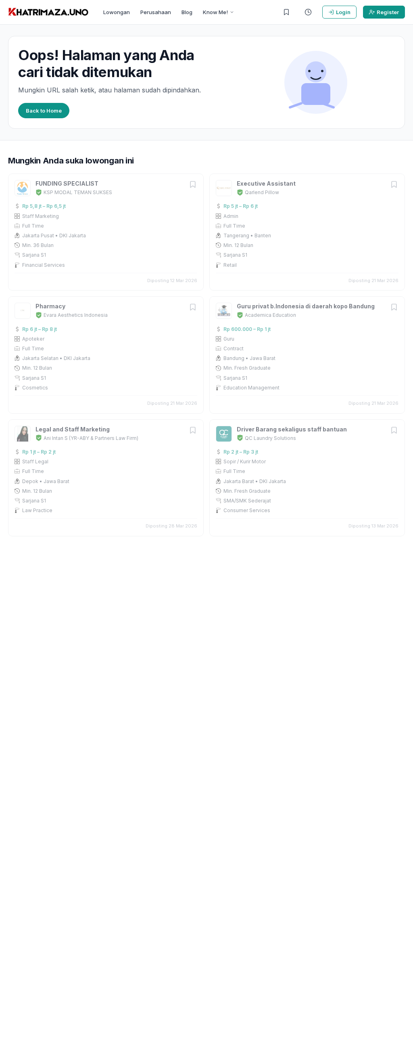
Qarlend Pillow (262, 192)
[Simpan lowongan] (193, 185)
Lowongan (116, 12)
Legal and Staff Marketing (72, 429)
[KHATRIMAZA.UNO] (48, 12)
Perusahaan (155, 12)
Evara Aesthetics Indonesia (76, 315)
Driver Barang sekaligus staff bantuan (292, 429)
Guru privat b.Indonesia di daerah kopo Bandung (306, 306)
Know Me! (215, 12)
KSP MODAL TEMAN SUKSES (78, 192)
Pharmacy (50, 306)
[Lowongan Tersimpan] (286, 12)
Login (343, 12)
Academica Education (270, 315)
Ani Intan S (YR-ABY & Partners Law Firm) (91, 438)
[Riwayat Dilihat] (308, 12)
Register (388, 12)
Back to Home (44, 110)
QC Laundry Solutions (270, 438)
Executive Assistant (266, 183)
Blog (186, 12)
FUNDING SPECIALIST (66, 183)
